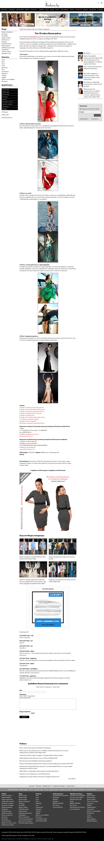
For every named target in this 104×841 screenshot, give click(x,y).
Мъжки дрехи (91, 797)
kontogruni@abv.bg (29, 447)
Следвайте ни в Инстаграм (38, 470)
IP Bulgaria (26, 838)
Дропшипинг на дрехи (25, 821)
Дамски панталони (79, 789)
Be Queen (55, 801)
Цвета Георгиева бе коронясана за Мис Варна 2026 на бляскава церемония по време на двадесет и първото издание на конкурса (93, 60)
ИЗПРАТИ (24, 717)
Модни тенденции (44, 29)
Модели (85, 9)
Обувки (89, 805)
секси (59, 461)
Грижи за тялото (7, 815)
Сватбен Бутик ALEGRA (60, 795)
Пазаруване (5, 49)
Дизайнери (92, 9)
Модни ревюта (6, 797)
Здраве (52, 9)
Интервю (5, 36)
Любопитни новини (8, 825)
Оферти (27, 9)
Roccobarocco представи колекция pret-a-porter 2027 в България (93, 84)
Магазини (4, 109)
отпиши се (94, 119)
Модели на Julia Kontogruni (31, 419)
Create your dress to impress (38, 838)
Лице (3, 60)
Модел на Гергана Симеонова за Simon (32, 407)
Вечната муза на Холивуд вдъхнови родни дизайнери (36, 761)
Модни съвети (6, 38)
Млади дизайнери (7, 807)
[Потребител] (102, 3)
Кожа (3, 65)
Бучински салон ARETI (76, 797)
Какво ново (5, 114)
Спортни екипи (91, 789)
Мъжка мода (5, 92)
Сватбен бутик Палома (77, 807)
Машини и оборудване (94, 811)
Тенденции (5, 809)
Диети (57, 9)
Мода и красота (32, 29)
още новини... (72, 778)
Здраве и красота (7, 813)
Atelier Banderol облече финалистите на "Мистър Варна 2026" (39, 758)
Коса (3, 61)
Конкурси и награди (7, 805)
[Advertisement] (48, 729)
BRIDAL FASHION (58, 803)
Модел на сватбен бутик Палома (31, 413)
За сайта (32, 786)
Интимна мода (6, 821)
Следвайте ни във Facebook (56, 470)
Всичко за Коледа (24, 817)
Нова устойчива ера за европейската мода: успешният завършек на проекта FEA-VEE (46, 763)
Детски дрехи (91, 799)
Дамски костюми (65, 789)
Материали (90, 813)
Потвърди (97, 115)
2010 (38, 461)
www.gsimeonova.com (26, 436)
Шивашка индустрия (8, 47)
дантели (44, 463)
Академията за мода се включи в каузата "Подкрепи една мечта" (39, 776)
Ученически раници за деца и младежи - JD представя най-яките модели (41, 755)
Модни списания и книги (9, 823)
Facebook (14, 835)
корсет (22, 465)
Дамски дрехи (24, 789)
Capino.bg (50, 838)
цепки (39, 463)
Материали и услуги (7, 101)
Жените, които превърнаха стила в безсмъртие (35, 774)
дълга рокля (58, 463)
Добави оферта (92, 821)
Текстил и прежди (92, 801)
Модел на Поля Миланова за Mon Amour (33, 409)
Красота (4, 99)
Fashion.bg (4, 9)
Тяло (3, 69)
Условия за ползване (59, 786)
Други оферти (91, 819)
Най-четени (86, 53)
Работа (89, 817)
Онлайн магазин (13, 789)
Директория (20, 9)
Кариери (4, 41)
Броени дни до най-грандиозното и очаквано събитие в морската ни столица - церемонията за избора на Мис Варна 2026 (44, 751)
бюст (65, 463)
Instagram (25, 835)
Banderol (55, 799)
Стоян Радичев (57, 807)
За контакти (71, 786)
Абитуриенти (65, 9)
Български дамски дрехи (26, 823)
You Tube (31, 835)
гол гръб (34, 463)
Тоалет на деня (6, 51)
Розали (13, 838)
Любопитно (5, 39)
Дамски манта (54, 789)
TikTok (19, 835)
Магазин (33, 9)
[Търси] (99, 3)
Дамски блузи (39, 789)
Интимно (5, 81)
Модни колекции (7, 795)
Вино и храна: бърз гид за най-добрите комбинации (35, 748)
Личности (78, 9)
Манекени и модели (7, 104)
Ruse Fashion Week (41, 821)
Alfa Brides (56, 797)
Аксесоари (5, 96)
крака (26, 465)
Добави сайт (47, 786)
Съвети (4, 75)
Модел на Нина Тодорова (28, 421)
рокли (64, 461)
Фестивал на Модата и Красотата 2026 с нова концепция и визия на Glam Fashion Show (92, 76)
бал (42, 461)
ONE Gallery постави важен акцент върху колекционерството (39, 771)
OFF (29, 697)
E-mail (81, 112)
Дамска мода (5, 89)
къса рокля (51, 463)
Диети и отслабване (8, 79)
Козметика (5, 71)
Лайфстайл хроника (8, 801)
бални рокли (33, 461)
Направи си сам (6, 53)
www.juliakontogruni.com (27, 449)
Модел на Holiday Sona (27, 415)
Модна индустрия (7, 799)
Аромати (4, 73)
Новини (41, 9)
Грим (3, 63)
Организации (5, 106)
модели (29, 463)
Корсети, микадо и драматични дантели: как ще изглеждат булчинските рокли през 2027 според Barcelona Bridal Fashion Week (33, 581)
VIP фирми (5, 112)
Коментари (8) (54, 452)
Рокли (31, 789)
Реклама (38, 786)
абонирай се (84, 119)
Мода (47, 9)
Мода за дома (6, 45)
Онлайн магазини (7, 117)
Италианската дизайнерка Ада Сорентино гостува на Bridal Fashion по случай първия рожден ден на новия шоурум (46, 767)
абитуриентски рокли (50, 461)
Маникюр (4, 67)
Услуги (89, 815)
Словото (19, 838)
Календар (100, 9)
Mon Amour (56, 805)
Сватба (72, 9)
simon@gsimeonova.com (31, 434)
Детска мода (5, 94)
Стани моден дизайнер (26, 819)
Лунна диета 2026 (41, 819)
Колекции (12, 9)
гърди (69, 463)
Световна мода (6, 43)
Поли (46, 789)
